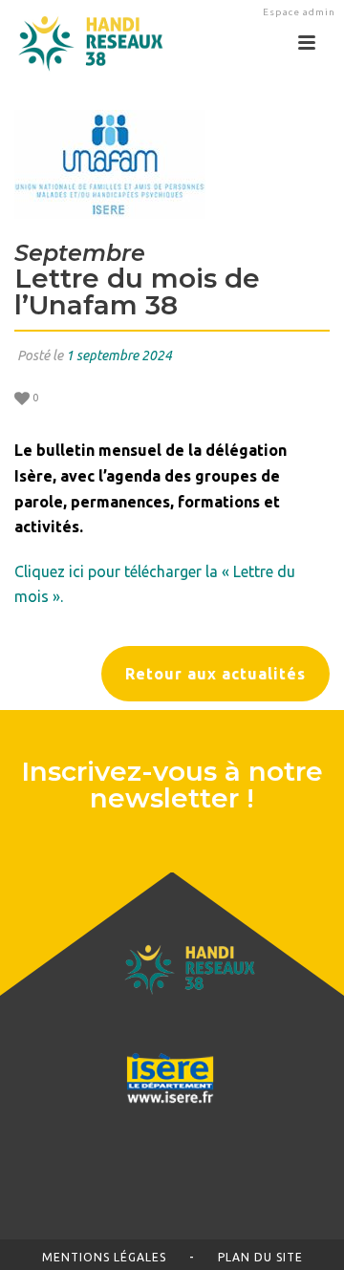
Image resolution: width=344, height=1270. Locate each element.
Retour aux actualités (215, 673)
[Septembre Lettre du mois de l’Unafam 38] (172, 164)
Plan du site (260, 1257)
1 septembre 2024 (119, 355)
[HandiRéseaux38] (83, 43)
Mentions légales (104, 1257)
